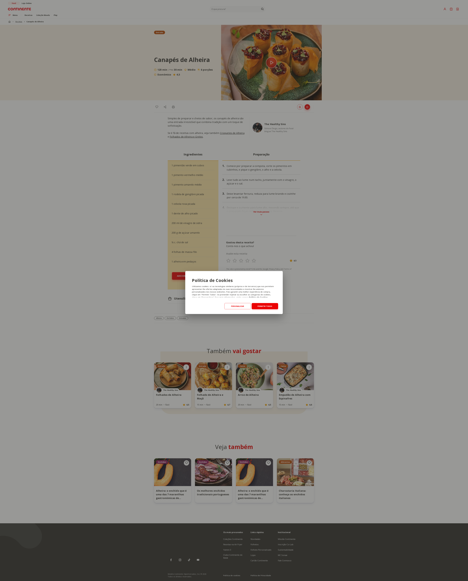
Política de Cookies (258, 297)
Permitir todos (265, 306)
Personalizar (237, 306)
